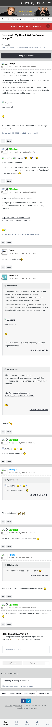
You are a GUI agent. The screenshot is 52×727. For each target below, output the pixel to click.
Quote (9, 141)
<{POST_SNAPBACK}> (39, 350)
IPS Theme (8, 706)
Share (13, 663)
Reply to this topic (26, 56)
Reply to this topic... (15, 649)
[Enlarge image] (7, 102)
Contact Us (36, 706)
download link (7, 107)
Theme (26, 706)
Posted (22, 66)
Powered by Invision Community (26, 708)
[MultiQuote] (3, 141)
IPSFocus (18, 706)
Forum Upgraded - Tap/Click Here (24, 26)
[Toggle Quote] (6, 286)
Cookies (44, 706)
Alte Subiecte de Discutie (35, 47)
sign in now (14, 639)
